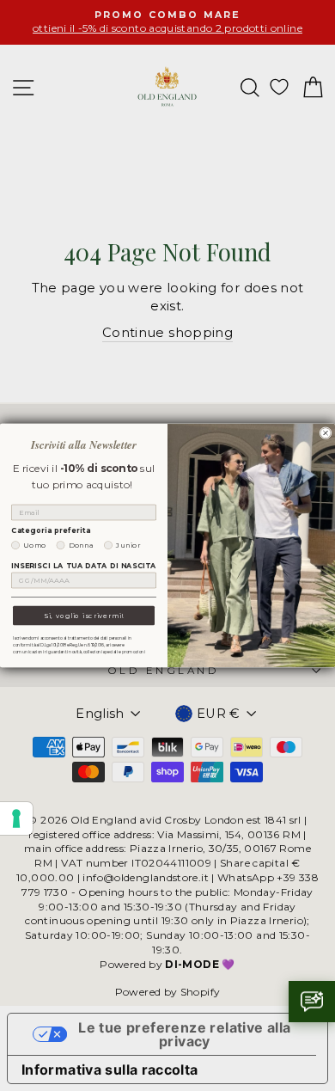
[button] (312, 1001)
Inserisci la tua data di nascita (83, 565)
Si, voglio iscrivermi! (84, 615)
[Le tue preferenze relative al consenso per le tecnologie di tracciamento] (16, 818)
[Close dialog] (325, 433)
